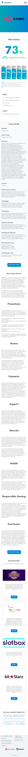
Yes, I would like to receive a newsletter (20, 723)
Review (14, 597)
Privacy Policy (19, 740)
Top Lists (4, 738)
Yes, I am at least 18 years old (8, 723)
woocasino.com (4, 131)
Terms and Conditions (18, 737)
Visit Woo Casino (14, 265)
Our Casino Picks (6, 736)
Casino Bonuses (14, 2)
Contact (14, 10)
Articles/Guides (14, 6)
